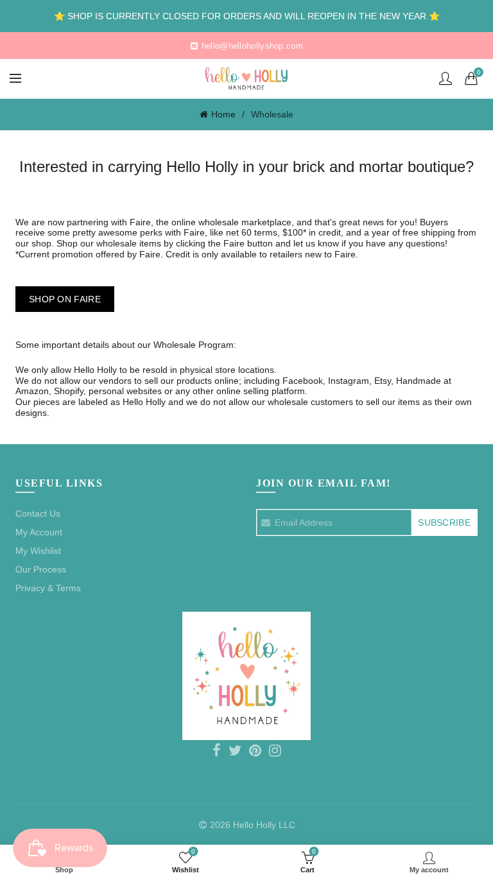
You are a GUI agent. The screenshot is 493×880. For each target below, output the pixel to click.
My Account (38, 532)
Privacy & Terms (48, 588)
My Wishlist (38, 551)
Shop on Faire (65, 299)
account (445, 78)
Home (223, 114)
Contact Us (37, 513)
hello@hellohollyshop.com (252, 46)
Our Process (40, 569)
